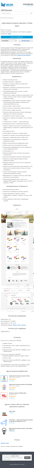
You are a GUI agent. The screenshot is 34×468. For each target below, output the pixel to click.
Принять (27, 457)
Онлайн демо (25, 40)
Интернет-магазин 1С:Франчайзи (17, 393)
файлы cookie (15, 456)
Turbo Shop (12, 411)
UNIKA (9, 33)
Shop (18, 325)
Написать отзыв (5, 443)
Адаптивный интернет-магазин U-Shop (19, 376)
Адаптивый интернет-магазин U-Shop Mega (20, 384)
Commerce (23, 325)
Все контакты (29, 5)
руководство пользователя (24, 55)
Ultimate (15, 325)
